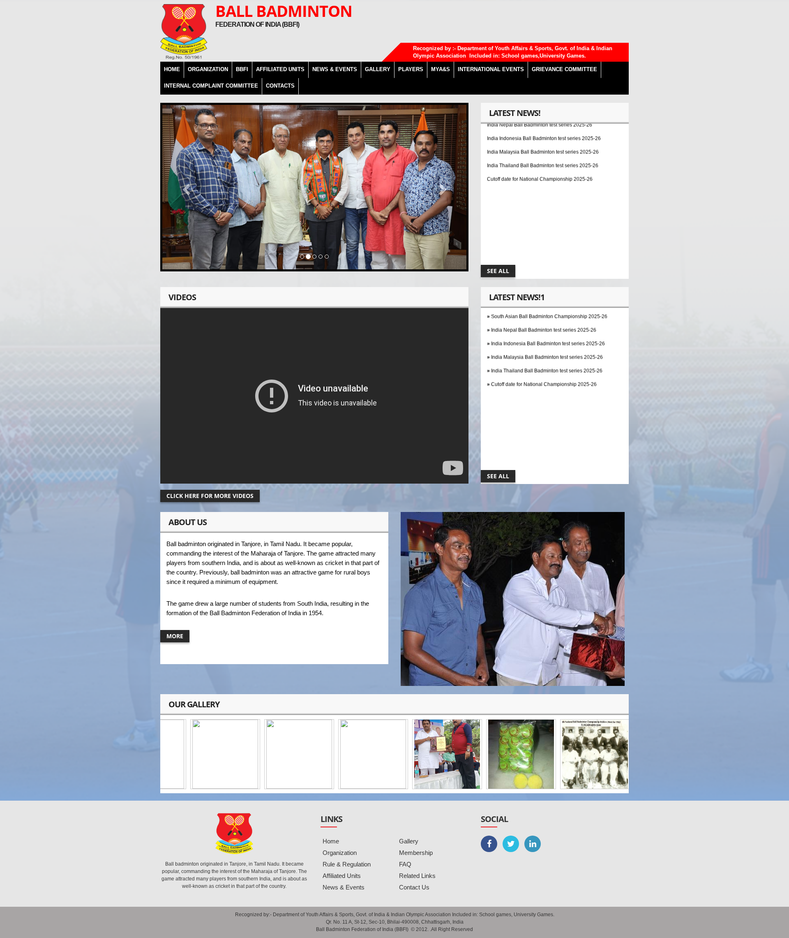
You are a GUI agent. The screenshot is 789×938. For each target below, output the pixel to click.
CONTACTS (280, 86)
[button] (185, 187)
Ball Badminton (283, 10)
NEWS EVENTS (334, 69)
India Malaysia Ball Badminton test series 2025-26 (543, 129)
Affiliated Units (280, 69)
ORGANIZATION (208, 69)
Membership (416, 852)
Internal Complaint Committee (211, 86)
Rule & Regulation (347, 864)
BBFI (242, 69)
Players (410, 69)
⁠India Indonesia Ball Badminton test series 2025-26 (548, 321)
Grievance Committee (564, 69)
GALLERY (377, 69)
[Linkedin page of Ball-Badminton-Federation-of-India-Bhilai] (532, 844)
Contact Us (414, 887)
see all (498, 271)
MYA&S (440, 69)
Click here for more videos (210, 496)
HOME (172, 69)
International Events (491, 69)
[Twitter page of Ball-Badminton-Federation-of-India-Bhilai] (511, 844)
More (174, 636)
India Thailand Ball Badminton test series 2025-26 (542, 143)
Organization (340, 852)
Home (331, 841)
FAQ (405, 864)
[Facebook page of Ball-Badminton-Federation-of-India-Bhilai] (489, 844)
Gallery (408, 841)
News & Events (344, 887)
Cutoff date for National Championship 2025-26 (540, 157)
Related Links (417, 875)
